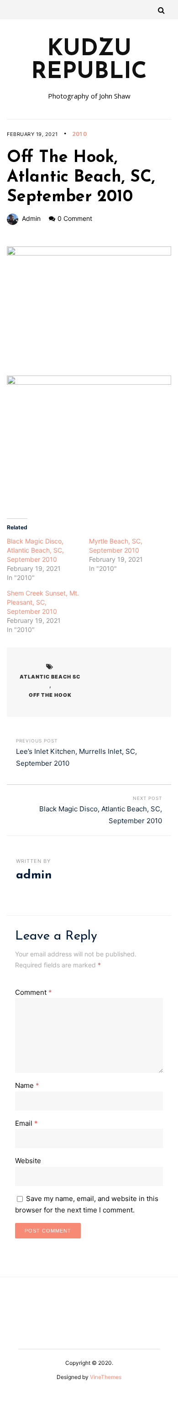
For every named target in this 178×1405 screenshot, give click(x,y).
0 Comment (75, 218)
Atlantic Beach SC (50, 677)
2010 (79, 134)
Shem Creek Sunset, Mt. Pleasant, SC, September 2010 (43, 602)
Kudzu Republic (89, 61)
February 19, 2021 (32, 134)
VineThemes (105, 1377)
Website (28, 1160)
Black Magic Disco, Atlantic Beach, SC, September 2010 (35, 550)
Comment (33, 992)
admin (31, 218)
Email (26, 1123)
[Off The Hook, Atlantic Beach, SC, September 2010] (89, 311)
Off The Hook (50, 695)
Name (27, 1085)
